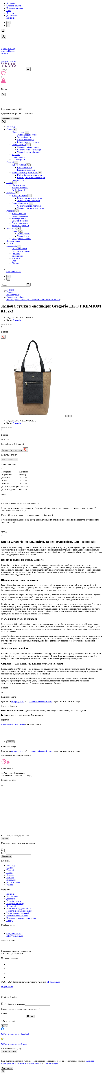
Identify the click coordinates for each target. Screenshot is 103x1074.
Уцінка (9, 243)
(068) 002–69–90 (8, 62)
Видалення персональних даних (21, 918)
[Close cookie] (3, 1071)
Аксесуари (11, 228)
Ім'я (2, 850)
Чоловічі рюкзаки (20, 216)
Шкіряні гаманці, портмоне (29, 175)
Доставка (10, 3)
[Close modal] (2, 785)
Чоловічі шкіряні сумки (28, 147)
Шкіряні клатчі (18, 185)
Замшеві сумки (24, 137)
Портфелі (10, 192)
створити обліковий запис (40, 701)
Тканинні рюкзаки (20, 225)
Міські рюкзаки (19, 218)
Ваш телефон (7, 835)
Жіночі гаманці (19, 165)
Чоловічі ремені (24, 236)
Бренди (9, 920)
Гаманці (10, 162)
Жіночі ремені (23, 234)
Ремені (15, 231)
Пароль (4, 1013)
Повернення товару (15, 8)
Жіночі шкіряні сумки (27, 135)
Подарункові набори (21, 238)
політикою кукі (51, 1063)
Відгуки (10, 13)
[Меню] (2, 34)
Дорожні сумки (13, 241)
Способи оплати (13, 6)
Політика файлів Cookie (17, 916)
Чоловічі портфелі (20, 203)
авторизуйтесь (17, 701)
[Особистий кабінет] (3, 37)
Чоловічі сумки (19, 144)
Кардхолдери (18, 180)
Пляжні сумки (18, 159)
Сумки (9, 129)
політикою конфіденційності (28, 1063)
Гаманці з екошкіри (26, 170)
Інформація (11, 246)
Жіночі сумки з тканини (28, 142)
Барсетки (16, 154)
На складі (10, 127)
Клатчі (9, 182)
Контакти (10, 18)
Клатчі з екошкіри (20, 188)
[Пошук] (28, 69)
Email (3, 853)
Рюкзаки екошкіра (20, 223)
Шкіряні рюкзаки (20, 221)
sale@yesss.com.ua (14, 936)
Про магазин (12, 896)
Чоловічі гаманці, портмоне (25, 172)
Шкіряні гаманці (24, 167)
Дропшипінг (12, 15)
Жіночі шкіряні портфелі (28, 200)
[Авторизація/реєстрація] (3, 30)
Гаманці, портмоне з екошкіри (31, 177)
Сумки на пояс (18, 157)
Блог (8, 10)
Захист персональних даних (19, 911)
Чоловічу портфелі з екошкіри (31, 208)
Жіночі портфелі (19, 195)
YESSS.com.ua (53, 982)
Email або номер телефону (13, 1004)
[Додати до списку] (3, 337)
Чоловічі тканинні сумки (28, 152)
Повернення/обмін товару (13, 724)
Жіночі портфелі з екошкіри (30, 198)
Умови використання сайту (18, 913)
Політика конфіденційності (18, 908)
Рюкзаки (10, 211)
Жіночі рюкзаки (19, 213)
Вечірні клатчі (18, 190)
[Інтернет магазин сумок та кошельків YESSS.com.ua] (51, 65)
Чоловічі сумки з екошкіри (29, 150)
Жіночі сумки (18, 132)
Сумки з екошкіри (25, 139)
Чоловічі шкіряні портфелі (29, 206)
